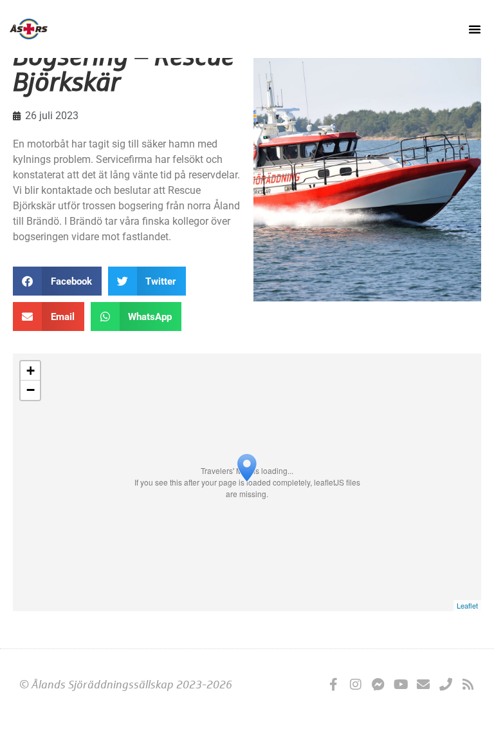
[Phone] (445, 684)
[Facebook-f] (333, 684)
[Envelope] (423, 684)
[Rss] (468, 684)
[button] (474, 29)
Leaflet (467, 605)
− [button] (30, 390)
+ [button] (30, 371)
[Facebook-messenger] (378, 684)
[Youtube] (400, 684)
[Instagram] (355, 684)
